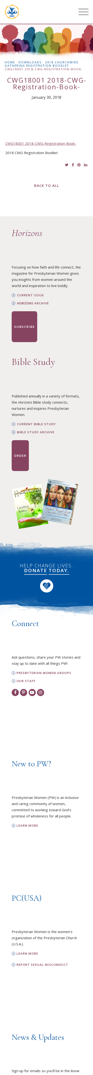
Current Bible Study (36, 424)
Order (20, 455)
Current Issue (30, 295)
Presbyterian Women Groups (43, 672)
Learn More (27, 825)
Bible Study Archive (35, 432)
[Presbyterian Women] (12, 12)
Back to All (46, 185)
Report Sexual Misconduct (42, 964)
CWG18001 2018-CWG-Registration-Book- (40, 143)
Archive (33, 303)
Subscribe (24, 327)
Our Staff (26, 681)
